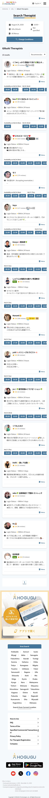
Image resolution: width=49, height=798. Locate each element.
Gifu (12, 9)
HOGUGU (5, 9)
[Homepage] (8, 4)
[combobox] (38, 54)
